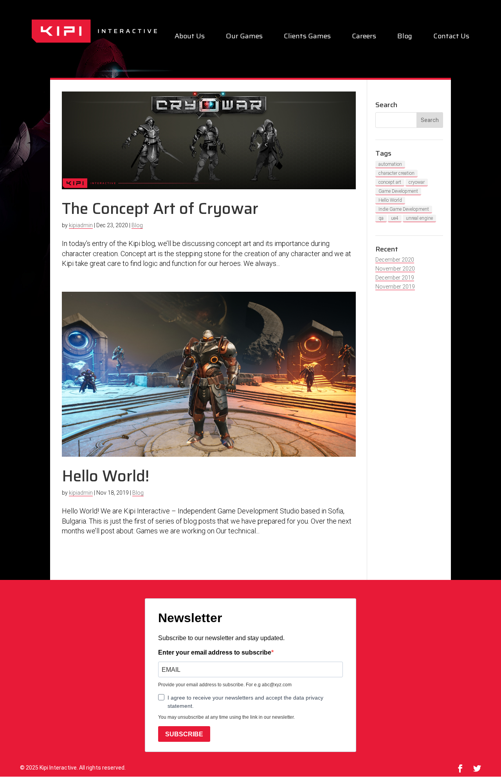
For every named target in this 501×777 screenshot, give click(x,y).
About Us (190, 37)
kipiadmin (81, 225)
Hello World (390, 200)
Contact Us (451, 37)
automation (390, 164)
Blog (404, 37)
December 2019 (394, 278)
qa (381, 218)
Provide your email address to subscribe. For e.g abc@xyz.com (225, 684)
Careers (364, 37)
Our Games (244, 37)
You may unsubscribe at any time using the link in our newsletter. (226, 717)
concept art (389, 182)
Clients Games (307, 37)
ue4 (394, 218)
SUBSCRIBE (184, 734)
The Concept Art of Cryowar (160, 208)
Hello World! (105, 476)
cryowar (417, 182)
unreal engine (419, 218)
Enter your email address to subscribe (214, 652)
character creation (396, 173)
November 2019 (395, 287)
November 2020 (395, 269)
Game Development (398, 191)
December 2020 (394, 260)
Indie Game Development (403, 209)
